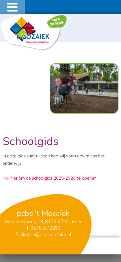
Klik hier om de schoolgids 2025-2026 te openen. (50, 178)
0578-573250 (45, 228)
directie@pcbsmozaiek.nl (45, 234)
